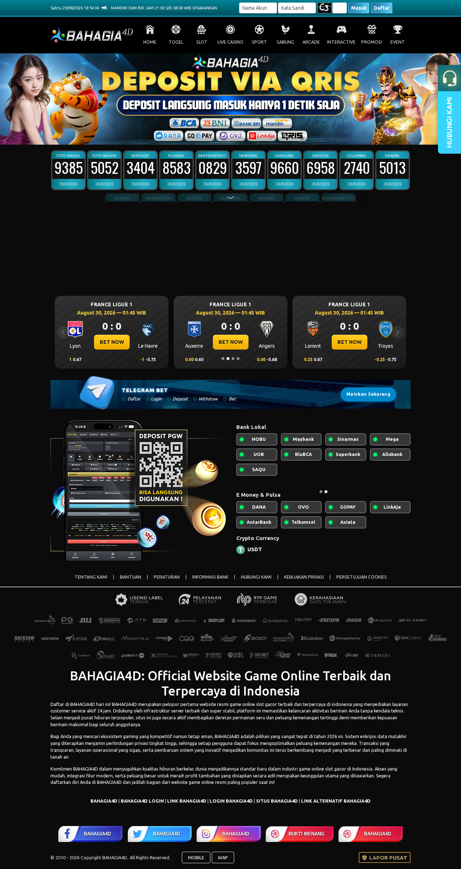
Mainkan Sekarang (368, 394)
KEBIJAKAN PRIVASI (304, 577)
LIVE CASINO (230, 42)
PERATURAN (167, 577)
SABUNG (285, 42)
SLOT (201, 42)
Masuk (359, 8)
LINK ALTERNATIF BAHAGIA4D (336, 800)
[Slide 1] (217, 135)
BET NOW (112, 342)
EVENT (397, 42)
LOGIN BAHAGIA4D (231, 800)
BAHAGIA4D (82, 704)
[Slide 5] (238, 135)
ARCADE (311, 42)
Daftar (382, 8)
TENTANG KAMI (91, 577)
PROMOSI (371, 42)
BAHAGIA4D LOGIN (142, 800)
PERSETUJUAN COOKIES (361, 577)
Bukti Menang (306, 834)
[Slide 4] (233, 135)
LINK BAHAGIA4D (186, 800)
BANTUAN (130, 577)
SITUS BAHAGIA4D (277, 800)
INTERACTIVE (341, 42)
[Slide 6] (243, 135)
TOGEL (176, 42)
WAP (223, 857)
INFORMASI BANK (210, 577)
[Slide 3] (228, 135)
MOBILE (196, 857)
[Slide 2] (222, 135)
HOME (149, 42)
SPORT (259, 42)
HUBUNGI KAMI (256, 577)
